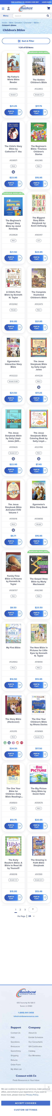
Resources (15, 1046)
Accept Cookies (25, 1103)
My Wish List (16, 1069)
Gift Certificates (35, 1046)
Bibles (36, 22)
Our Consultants (36, 1041)
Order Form (16, 1064)
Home (4, 22)
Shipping (14, 1055)
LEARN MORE (46, 2)
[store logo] (25, 8)
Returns (14, 1060)
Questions (15, 1041)
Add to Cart (11, 112)
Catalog (32, 1051)
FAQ (13, 1037)
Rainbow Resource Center (26, 993)
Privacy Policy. (32, 1094)
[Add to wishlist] (20, 112)
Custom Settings (25, 1109)
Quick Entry (16, 1051)
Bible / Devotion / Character (20, 22)
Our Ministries (35, 1055)
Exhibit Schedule (36, 1037)
